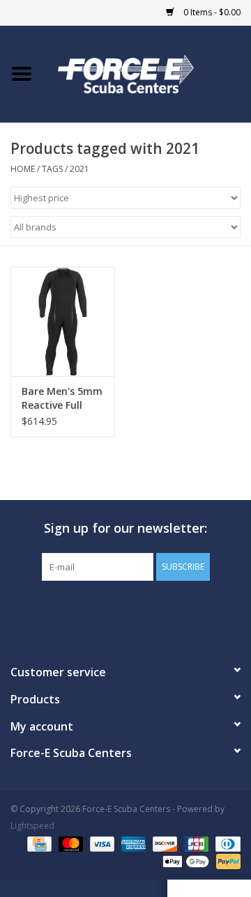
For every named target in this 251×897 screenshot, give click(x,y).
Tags (52, 169)
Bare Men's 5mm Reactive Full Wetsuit (62, 398)
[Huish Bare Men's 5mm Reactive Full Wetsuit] (62, 321)
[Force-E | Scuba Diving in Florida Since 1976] (147, 72)
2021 (79, 169)
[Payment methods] (37, 843)
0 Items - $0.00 (211, 12)
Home (22, 169)
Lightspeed (32, 826)
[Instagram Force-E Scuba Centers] (176, 609)
